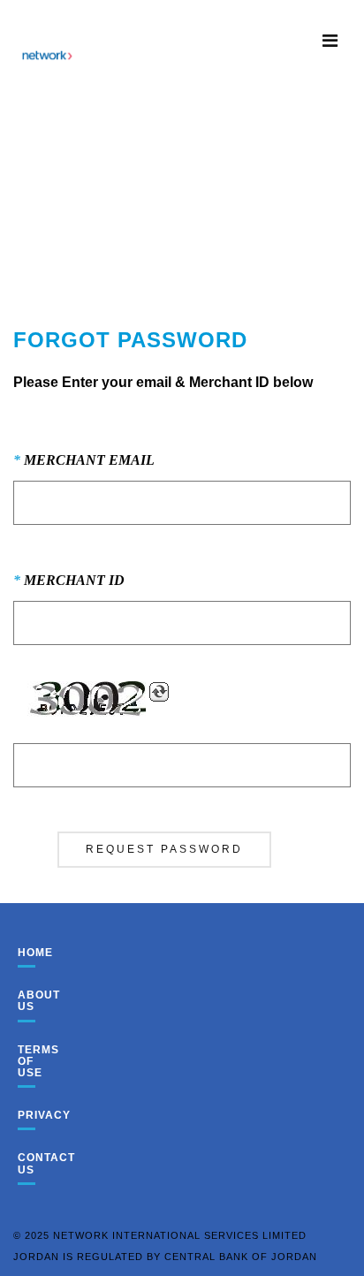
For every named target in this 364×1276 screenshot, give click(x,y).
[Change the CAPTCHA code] (159, 692)
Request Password (164, 849)
